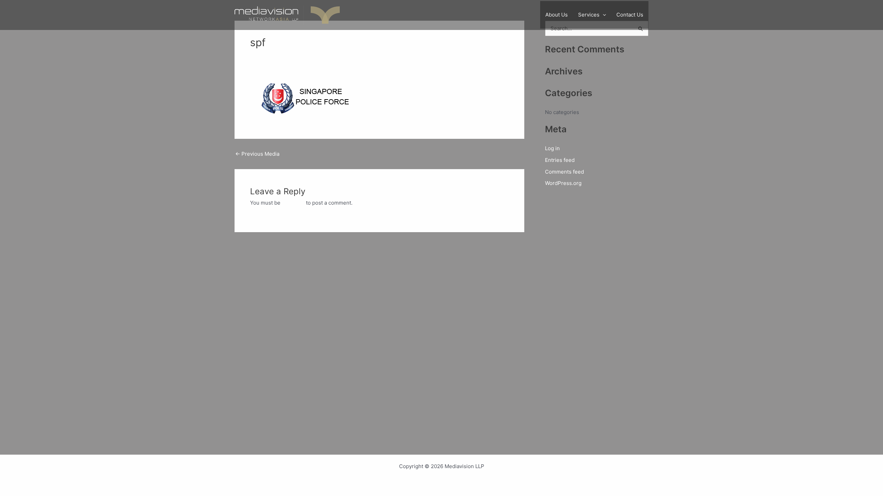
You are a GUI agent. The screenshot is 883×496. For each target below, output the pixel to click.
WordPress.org (563, 183)
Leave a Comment (272, 57)
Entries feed (560, 160)
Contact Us (629, 14)
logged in (293, 202)
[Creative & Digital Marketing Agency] (287, 14)
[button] (602, 15)
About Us (556, 14)
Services (588, 14)
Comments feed (564, 171)
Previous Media (257, 153)
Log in (552, 148)
